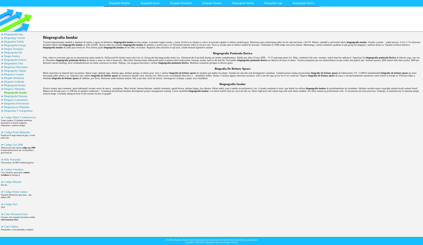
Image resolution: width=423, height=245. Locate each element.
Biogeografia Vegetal (15, 70)
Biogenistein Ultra (13, 63)
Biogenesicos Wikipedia (16, 107)
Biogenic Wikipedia (14, 89)
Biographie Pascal (150, 3)
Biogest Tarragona (13, 48)
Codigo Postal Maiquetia (17, 132)
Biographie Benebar (119, 3)
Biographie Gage (273, 3)
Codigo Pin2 (10, 204)
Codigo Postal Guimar (15, 191)
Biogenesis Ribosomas (16, 67)
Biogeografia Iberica (303, 3)
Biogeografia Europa (15, 45)
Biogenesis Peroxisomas (16, 103)
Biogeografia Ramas (14, 85)
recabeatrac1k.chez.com (213, 242)
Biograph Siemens (212, 3)
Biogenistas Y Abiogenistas (18, 110)
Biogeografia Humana (15, 96)
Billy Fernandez (12, 159)
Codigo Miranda (12, 181)
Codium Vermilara (13, 169)
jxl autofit (224, 240)
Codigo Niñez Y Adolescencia (20, 117)
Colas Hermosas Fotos (16, 214)
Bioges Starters (12, 56)
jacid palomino (252, 240)
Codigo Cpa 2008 (13, 144)
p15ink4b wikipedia (173, 240)
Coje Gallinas (11, 226)
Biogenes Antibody (14, 81)
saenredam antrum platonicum (208, 240)
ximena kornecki (188, 240)
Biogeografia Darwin (15, 59)
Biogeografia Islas (13, 34)
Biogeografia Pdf (13, 52)
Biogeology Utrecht (14, 38)
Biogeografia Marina (243, 3)
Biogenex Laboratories (16, 99)
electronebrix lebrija (237, 240)
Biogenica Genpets (14, 74)
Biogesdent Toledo (14, 41)
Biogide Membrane (14, 78)
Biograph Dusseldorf (181, 3)
